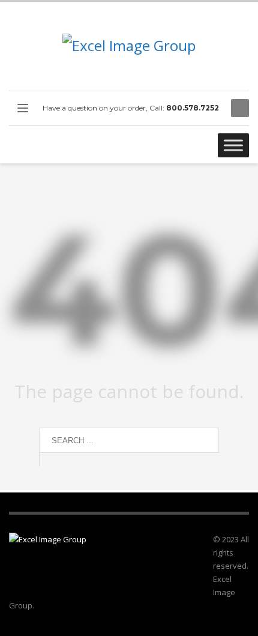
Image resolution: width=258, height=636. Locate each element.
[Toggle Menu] (233, 145)
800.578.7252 (192, 107)
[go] (51, 459)
